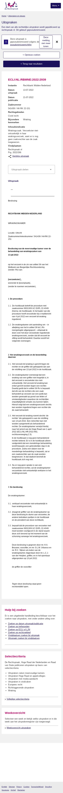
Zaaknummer (14, 105)
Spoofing (48, 787)
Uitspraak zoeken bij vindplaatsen (24, 638)
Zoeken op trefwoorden (18, 626)
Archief (13, 790)
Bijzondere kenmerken (13, 121)
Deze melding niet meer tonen (46, 42)
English (4, 787)
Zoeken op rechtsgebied (19, 632)
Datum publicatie (13, 98)
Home (4, 16)
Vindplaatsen (14, 146)
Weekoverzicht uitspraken (19, 728)
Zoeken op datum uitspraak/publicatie (25, 623)
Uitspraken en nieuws (16, 16)
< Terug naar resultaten (31, 64)
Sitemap (12, 787)
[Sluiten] (57, 42)
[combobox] (31, 169)
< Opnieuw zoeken (31, 55)
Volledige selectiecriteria (18, 699)
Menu (55, 5)
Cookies (26, 787)
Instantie (12, 85)
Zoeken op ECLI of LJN (19, 629)
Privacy (19, 787)
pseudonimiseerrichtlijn (21, 44)
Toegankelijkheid (37, 787)
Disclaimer (21, 790)
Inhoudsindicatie (16, 127)
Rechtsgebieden (16, 112)
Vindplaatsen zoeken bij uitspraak (24, 635)
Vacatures (5, 790)
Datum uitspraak (12, 91)
